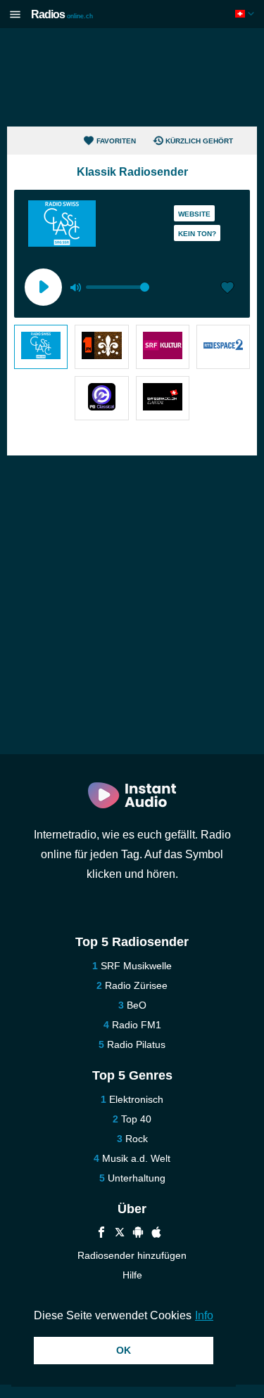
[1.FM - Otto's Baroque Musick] (101, 347)
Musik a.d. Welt (136, 1158)
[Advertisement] (132, 77)
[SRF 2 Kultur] (162, 347)
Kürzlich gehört (199, 141)
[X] (119, 1234)
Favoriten (116, 141)
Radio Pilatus (136, 1044)
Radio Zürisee (136, 985)
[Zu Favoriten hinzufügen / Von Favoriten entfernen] (227, 289)
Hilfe (132, 1275)
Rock (136, 1138)
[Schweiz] (246, 14)
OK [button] (123, 1350)
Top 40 (136, 1119)
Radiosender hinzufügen (132, 1255)
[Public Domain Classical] (101, 398)
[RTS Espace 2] (223, 347)
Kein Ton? (197, 234)
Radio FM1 (136, 1024)
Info (204, 1315)
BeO (136, 1005)
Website (194, 214)
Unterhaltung (136, 1178)
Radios (62, 14)
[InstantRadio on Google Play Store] (138, 1234)
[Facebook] (101, 1234)
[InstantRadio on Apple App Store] (156, 1234)
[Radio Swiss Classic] (41, 347)
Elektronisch (136, 1099)
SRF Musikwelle (136, 965)
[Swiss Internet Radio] (162, 398)
